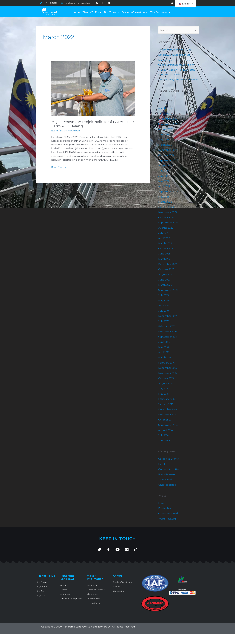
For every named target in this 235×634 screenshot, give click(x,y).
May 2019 (163, 300)
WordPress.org (167, 518)
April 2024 (164, 186)
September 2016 (168, 336)
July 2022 (163, 233)
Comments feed (168, 513)
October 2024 (166, 155)
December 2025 (167, 118)
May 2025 (163, 139)
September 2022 (168, 222)
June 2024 (164, 176)
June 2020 (164, 279)
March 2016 (164, 357)
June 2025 (164, 134)
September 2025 (168, 124)
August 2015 (165, 383)
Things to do (165, 479)
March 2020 (165, 284)
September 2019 (168, 290)
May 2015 (163, 393)
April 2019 (163, 305)
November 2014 (167, 414)
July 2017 (163, 321)
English (186, 3)
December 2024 (167, 150)
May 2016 (163, 347)
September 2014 (168, 425)
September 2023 (168, 191)
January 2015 (165, 404)
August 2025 (165, 129)
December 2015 (167, 368)
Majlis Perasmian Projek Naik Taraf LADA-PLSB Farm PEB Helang (92, 124)
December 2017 (167, 316)
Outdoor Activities (168, 469)
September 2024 (168, 160)
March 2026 (165, 108)
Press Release (166, 474)
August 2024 (165, 165)
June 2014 (164, 440)
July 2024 (163, 170)
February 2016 (166, 362)
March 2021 (164, 259)
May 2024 (163, 181)
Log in (162, 503)
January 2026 (166, 113)
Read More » (58, 166)
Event (54, 130)
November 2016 (167, 331)
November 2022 (167, 212)
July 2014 (163, 435)
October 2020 (166, 269)
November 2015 (167, 373)
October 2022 (166, 217)
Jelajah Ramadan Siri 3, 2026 (174, 49)
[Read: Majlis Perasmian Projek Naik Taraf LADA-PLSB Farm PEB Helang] (93, 88)
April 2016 (163, 352)
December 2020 (167, 264)
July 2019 (163, 295)
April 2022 (164, 238)
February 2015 (166, 399)
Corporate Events (168, 458)
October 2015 (166, 378)
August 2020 (165, 274)
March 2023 (165, 201)
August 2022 (165, 227)
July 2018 (163, 310)
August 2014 (165, 430)
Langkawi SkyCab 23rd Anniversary (178, 79)
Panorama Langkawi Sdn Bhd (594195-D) (87, 626)
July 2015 (163, 388)
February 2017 (166, 326)
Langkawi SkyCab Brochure (174, 54)
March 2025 (165, 144)
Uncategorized (167, 484)
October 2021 (166, 248)
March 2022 (165, 243)
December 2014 (167, 409)
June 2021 (164, 253)
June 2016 (164, 342)
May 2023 (163, 196)
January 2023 (166, 207)
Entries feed (165, 508)
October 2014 (166, 419)
